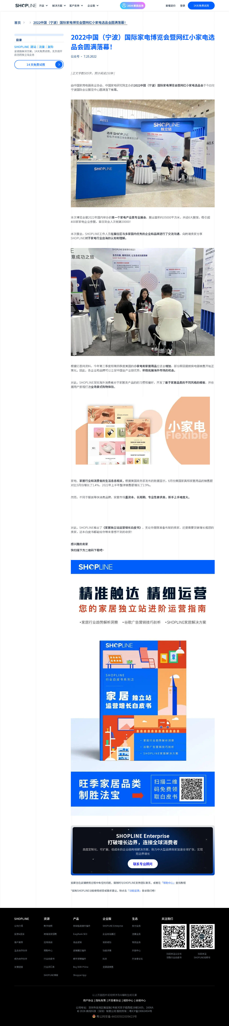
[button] (44, 5)
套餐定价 (171, 5)
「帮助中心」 (168, 882)
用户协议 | (89, 1000)
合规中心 (141, 1000)
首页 (17, 22)
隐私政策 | (102, 1000)
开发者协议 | (115, 1000)
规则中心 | (129, 1000)
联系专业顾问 (142, 863)
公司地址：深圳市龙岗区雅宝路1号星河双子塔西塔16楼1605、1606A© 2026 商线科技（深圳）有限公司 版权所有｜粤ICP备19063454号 (114, 1009)
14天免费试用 (201, 5)
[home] (26, 6)
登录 (182, 5)
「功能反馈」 (134, 890)
